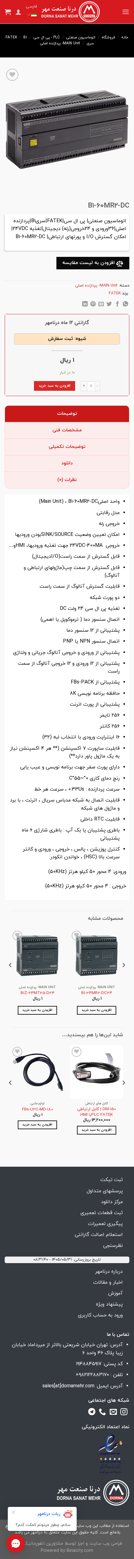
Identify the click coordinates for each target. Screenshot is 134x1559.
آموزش (115, 1293)
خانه (124, 37)
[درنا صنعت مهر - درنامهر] (70, 11)
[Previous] (123, 978)
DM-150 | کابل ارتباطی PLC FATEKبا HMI (96, 1111)
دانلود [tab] (67, 463)
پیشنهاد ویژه (109, 1304)
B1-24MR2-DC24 (96, 993)
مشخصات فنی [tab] (67, 430)
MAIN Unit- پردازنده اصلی (60, 43)
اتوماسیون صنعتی (80, 37)
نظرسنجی (113, 1245)
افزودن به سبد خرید (54, 385)
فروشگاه (108, 37)
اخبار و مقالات (108, 1282)
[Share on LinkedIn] (85, 305)
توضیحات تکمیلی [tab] (67, 447)
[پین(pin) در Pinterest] (93, 305)
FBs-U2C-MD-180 (37, 1109)
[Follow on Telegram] (91, 1413)
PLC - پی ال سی (46, 37)
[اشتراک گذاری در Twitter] (109, 305)
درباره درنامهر (109, 1271)
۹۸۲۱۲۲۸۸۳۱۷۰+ (92, 1374)
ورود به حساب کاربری (100, 1315)
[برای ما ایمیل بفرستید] (113, 1413)
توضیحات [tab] (67, 413)
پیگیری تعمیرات (105, 1223)
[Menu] (125, 11)
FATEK (11, 37)
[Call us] (102, 1413)
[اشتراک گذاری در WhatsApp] (125, 305)
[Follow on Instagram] (123, 1413)
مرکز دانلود (112, 1202)
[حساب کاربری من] (18, 12)
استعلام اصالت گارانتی (99, 1234)
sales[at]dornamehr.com (68, 1386)
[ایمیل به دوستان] (101, 305)
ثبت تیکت (111, 1179)
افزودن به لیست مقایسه (89, 262)
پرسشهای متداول (105, 1191)
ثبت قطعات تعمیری (101, 1212)
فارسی (31, 6)
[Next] (10, 978)
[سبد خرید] (8, 12)
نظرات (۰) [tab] (67, 480)
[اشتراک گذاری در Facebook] (117, 305)
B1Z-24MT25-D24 (38, 993)
